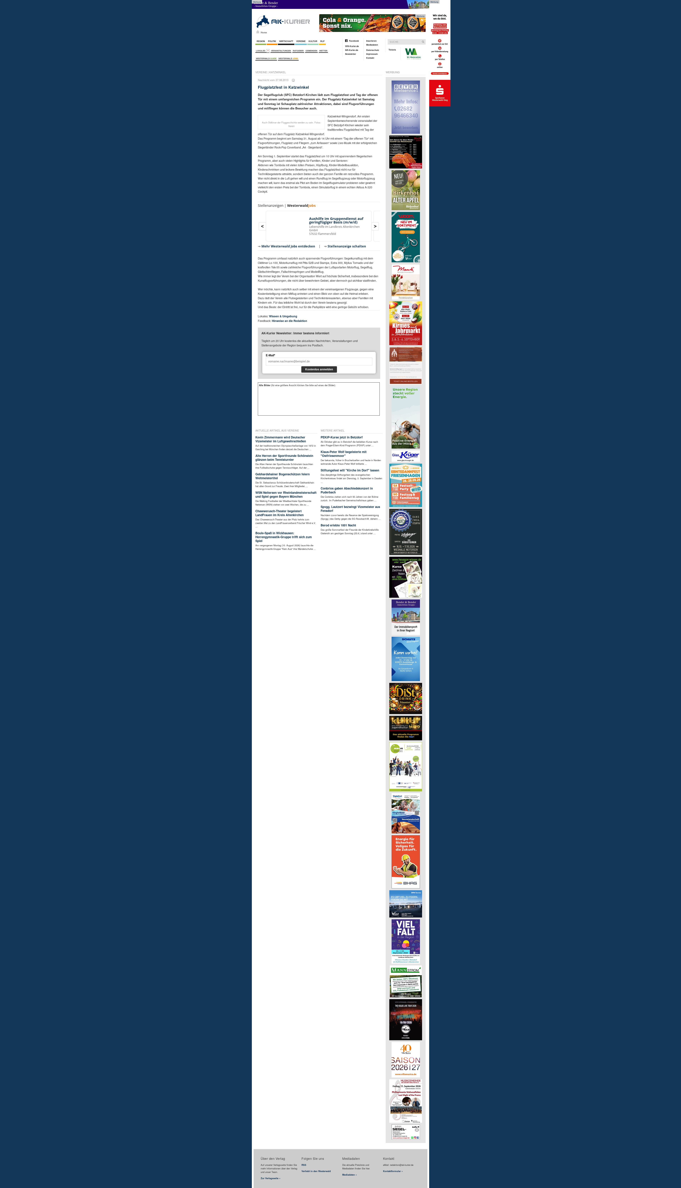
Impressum (372, 54)
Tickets (392, 49)
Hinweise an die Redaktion (289, 321)
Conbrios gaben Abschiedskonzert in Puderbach (347, 490)
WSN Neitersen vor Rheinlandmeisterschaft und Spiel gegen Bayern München (286, 494)
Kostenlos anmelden (319, 369)
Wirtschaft (286, 41)
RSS (303, 1165)
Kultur (313, 41)
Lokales (261, 50)
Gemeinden (311, 50)
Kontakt (370, 57)
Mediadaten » (349, 1174)
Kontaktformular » (393, 1171)
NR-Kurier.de (351, 50)
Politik (272, 41)
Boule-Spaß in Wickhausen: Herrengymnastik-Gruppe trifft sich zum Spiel (283, 537)
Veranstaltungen (281, 50)
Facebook (354, 40)
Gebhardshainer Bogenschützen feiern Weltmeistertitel (282, 476)
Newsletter (350, 54)
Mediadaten (372, 44)
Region (260, 41)
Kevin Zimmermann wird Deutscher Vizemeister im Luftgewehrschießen (280, 439)
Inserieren (371, 40)
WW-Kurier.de (352, 46)
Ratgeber (298, 50)
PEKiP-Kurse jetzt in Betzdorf (342, 437)
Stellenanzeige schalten (347, 246)
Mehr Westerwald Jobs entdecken (288, 246)
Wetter (323, 50)
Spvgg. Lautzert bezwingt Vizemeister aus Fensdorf (350, 509)
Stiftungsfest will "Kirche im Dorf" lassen (350, 470)
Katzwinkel (277, 72)
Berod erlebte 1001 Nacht (338, 525)
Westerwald (266, 58)
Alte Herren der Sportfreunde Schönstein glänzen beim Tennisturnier (284, 458)
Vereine (301, 41)
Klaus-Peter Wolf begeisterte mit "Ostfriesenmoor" (344, 454)
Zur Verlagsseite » (270, 1178)
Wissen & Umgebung (283, 316)
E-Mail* (270, 355)
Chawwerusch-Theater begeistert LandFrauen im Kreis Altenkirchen (279, 513)
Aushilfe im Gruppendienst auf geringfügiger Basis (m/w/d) (336, 220)
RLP (322, 41)
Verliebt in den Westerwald (316, 1171)
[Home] (257, 31)
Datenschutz (372, 50)
